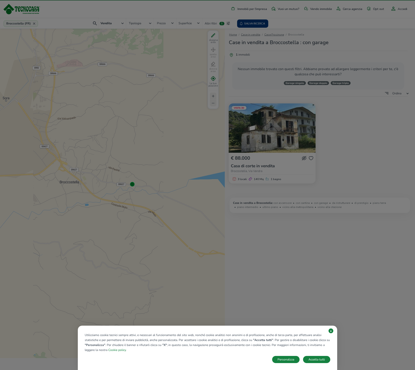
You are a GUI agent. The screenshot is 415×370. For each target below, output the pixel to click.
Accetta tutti (316, 359)
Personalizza (286, 359)
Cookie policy (117, 350)
